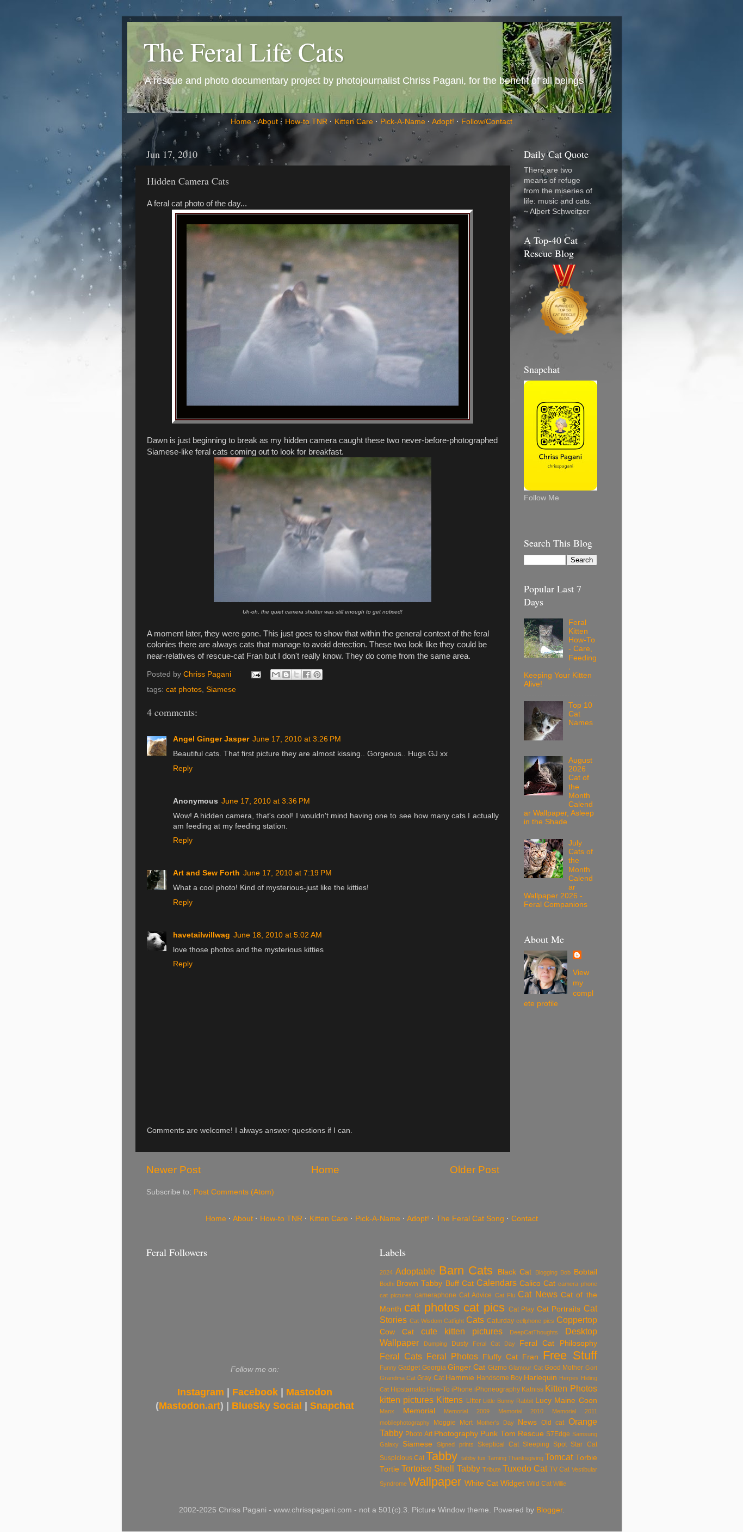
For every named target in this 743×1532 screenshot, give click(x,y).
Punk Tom (497, 1434)
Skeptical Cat (498, 1444)
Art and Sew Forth (206, 873)
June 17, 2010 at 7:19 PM (287, 873)
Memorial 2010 (521, 1411)
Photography (456, 1434)
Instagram (200, 1392)
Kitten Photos (571, 1388)
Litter (473, 1401)
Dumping (435, 1343)
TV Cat (559, 1469)
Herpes (569, 1378)
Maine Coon (575, 1400)
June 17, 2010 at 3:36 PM (265, 801)
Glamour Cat (525, 1367)
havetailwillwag (201, 935)
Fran (530, 1357)
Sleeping (536, 1444)
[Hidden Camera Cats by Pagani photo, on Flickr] (323, 403)
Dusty (459, 1343)
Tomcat (559, 1457)
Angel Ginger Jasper (211, 739)
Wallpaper (434, 1481)
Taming (496, 1458)
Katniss (532, 1389)
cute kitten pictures (462, 1331)
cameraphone (435, 1295)
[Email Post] (256, 674)
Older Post (474, 1169)
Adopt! (443, 122)
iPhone (462, 1389)
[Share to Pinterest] (317, 674)
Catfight (454, 1320)
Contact (524, 1219)
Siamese (221, 689)
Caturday (500, 1321)
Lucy (543, 1400)
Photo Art (418, 1434)
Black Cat (514, 1272)
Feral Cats (401, 1356)
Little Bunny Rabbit (508, 1401)
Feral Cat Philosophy (558, 1343)
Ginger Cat (466, 1367)
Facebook (255, 1392)
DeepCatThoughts (534, 1332)
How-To (438, 1389)
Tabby (441, 1456)
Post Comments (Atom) (234, 1192)
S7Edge (558, 1434)
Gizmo (497, 1367)
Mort (466, 1422)
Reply (183, 768)
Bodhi (387, 1283)
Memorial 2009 (467, 1411)
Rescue (531, 1434)
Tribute (491, 1469)
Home (241, 122)
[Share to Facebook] (306, 674)
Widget (512, 1483)
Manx (387, 1411)
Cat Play (521, 1309)
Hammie (459, 1378)
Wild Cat (539, 1483)
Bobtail (585, 1272)
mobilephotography (405, 1422)
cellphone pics (535, 1320)
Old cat (552, 1422)
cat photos (184, 689)
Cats (475, 1320)
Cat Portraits (558, 1309)
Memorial (419, 1411)
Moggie (445, 1422)
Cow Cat (397, 1332)
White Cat (481, 1483)
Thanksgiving (525, 1458)
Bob (565, 1272)
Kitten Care (354, 122)
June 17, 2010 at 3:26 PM (296, 739)
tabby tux (473, 1458)
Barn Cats (466, 1270)
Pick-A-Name (402, 122)
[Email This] (275, 674)
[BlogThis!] (286, 674)
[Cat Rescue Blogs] (564, 303)
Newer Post (173, 1169)
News (527, 1422)
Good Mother (563, 1367)
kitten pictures (407, 1400)
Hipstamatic (408, 1389)
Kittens (449, 1400)
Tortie (389, 1469)
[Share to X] (296, 674)
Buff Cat (459, 1283)
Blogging (546, 1272)
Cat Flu (505, 1295)
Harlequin (540, 1378)
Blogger (549, 1510)
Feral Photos (452, 1356)
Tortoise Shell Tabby (440, 1468)
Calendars (496, 1283)
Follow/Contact (486, 122)
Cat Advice (475, 1295)
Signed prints (455, 1444)
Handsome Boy (499, 1378)
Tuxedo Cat (525, 1468)
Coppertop (576, 1320)
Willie (559, 1483)
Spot (560, 1444)
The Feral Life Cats (244, 51)
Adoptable (415, 1271)
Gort (591, 1367)
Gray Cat (430, 1378)
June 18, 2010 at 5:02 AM (277, 935)
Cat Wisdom (426, 1320)
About (268, 122)
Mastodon (309, 1392)
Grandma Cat (398, 1378)
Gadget (409, 1367)
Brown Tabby (419, 1283)
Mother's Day (495, 1422)
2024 (386, 1272)
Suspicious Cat (402, 1458)
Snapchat (332, 1405)
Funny (388, 1367)
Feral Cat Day (494, 1343)
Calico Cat (537, 1283)
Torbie (586, 1458)
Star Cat (584, 1444)
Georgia (434, 1367)
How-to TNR (306, 122)
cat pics (483, 1307)
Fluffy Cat (500, 1357)
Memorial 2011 (574, 1411)
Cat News (537, 1294)
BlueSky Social (267, 1405)
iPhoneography (497, 1389)
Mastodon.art (189, 1405)
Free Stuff (570, 1355)
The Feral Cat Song (470, 1219)
